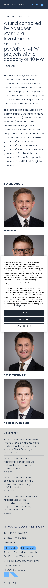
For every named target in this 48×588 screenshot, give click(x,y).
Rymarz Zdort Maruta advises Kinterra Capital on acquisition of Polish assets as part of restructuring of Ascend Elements (21, 503)
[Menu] (42, 5)
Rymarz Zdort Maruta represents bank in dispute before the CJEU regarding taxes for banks (19, 463)
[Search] (32, 5)
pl (37, 4)
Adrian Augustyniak (15, 374)
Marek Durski (11, 230)
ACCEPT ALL (24, 319)
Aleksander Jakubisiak (16, 422)
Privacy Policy (19, 306)
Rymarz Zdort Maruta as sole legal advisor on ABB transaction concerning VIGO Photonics (18, 482)
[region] (24, 294)
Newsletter (10, 542)
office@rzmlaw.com (15, 537)
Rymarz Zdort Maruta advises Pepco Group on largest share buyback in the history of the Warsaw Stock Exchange (21, 444)
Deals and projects (16, 16)
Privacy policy (10, 582)
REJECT (24, 313)
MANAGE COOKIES (24, 326)
